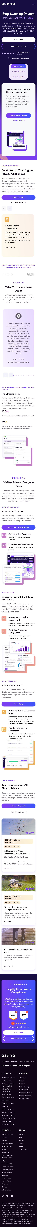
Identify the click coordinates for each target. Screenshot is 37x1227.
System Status (6, 1181)
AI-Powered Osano (8, 1124)
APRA (21, 1146)
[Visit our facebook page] (12, 1196)
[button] (9, 208)
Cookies (22, 1134)
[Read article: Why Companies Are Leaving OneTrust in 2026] (18, 949)
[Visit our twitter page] (3, 1196)
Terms (21, 1143)
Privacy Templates (7, 1109)
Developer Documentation (7, 1177)
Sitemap (4, 1187)
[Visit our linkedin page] (7, 1196)
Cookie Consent (7, 1081)
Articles (4, 1137)
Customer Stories (7, 1143)
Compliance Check (8, 1103)
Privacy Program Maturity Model (7, 1156)
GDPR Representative (9, 1112)
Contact (22, 1084)
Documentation (7, 1173)
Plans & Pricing (7, 1164)
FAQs (3, 1161)
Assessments (6, 1100)
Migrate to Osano (7, 1134)
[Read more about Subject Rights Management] (18, 235)
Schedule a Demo (7, 1167)
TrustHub (5, 1106)
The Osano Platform (8, 1078)
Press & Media (24, 1099)
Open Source (6, 1184)
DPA (20, 1137)
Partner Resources (25, 1096)
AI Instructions (6, 1190)
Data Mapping (6, 1094)
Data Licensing (24, 1087)
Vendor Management (8, 1097)
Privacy (21, 1140)
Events (4, 1149)
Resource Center (7, 1146)
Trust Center (23, 1149)
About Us (22, 1078)
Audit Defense (6, 1121)
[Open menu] (33, 4)
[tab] (18, 66)
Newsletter (5, 1152)
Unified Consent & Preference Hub (8, 1085)
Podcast (4, 1140)
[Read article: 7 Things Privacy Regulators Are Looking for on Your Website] (18, 900)
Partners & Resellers (26, 1093)
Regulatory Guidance (8, 1115)
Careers (21, 1081)
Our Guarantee (24, 1090)
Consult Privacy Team (9, 1118)
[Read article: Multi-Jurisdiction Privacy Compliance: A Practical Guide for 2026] (18, 845)
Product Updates (7, 1170)
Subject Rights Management (6, 1090)
